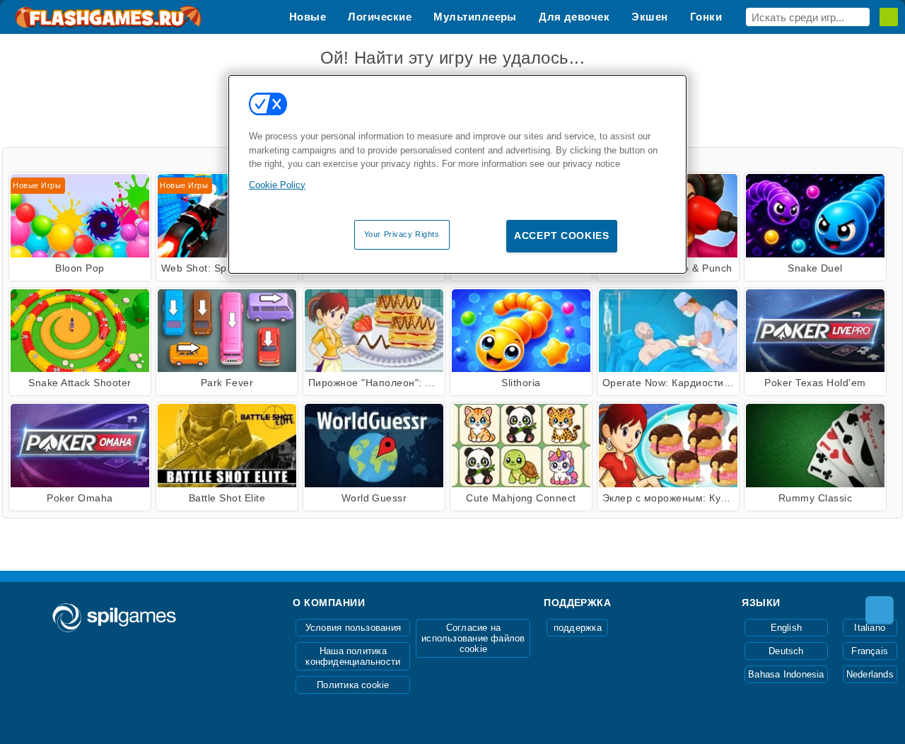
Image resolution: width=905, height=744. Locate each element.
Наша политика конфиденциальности (352, 656)
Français (869, 651)
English (786, 627)
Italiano (869, 627)
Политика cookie (353, 685)
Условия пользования (353, 627)
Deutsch (786, 651)
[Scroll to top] (879, 610)
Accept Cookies (561, 235)
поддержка (578, 627)
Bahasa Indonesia (786, 674)
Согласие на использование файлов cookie (473, 638)
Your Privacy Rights (402, 234)
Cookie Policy (277, 185)
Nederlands (870, 674)
